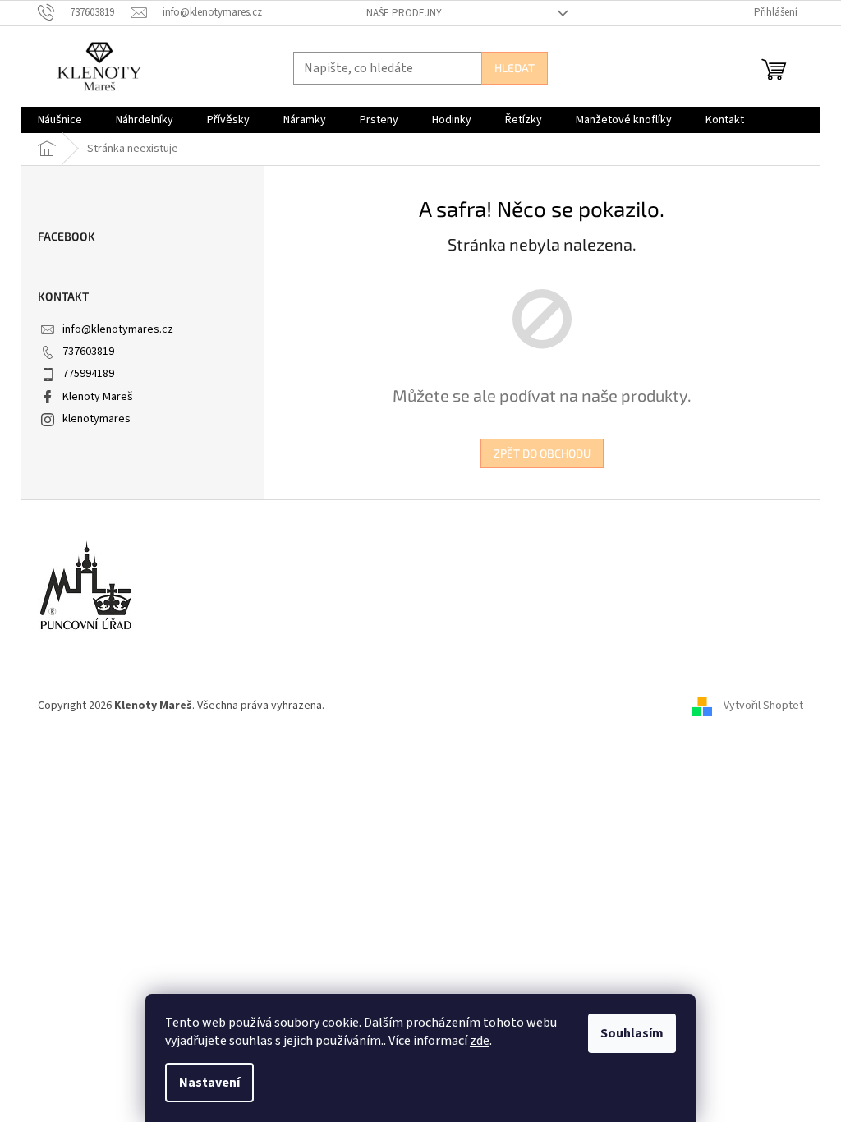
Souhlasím (632, 1033)
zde (479, 1041)
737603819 (88, 351)
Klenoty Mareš (97, 397)
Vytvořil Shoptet (763, 705)
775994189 (88, 374)
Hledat (514, 68)
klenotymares (96, 419)
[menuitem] (60, 120)
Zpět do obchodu (542, 453)
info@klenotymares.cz (117, 329)
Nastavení (209, 1083)
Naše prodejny (404, 13)
